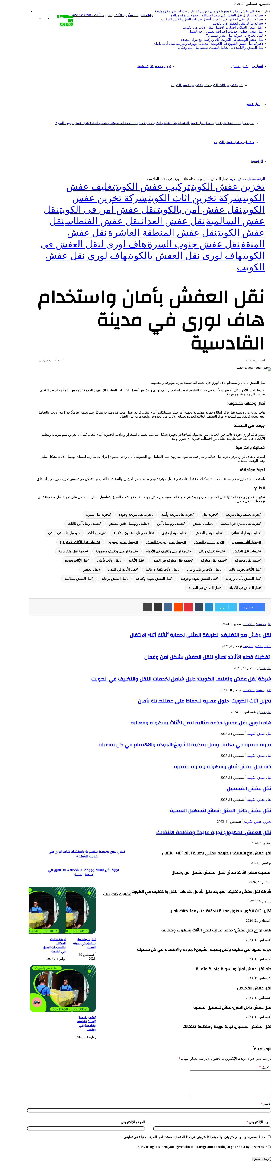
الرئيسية (257, 161)
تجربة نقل (209, 514)
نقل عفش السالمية (240, 123)
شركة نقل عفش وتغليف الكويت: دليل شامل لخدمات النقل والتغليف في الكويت (181, 679)
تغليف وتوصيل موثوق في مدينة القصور (84, 943)
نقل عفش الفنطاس (190, 123)
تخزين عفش (239, 66)
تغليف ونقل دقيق (174, 533)
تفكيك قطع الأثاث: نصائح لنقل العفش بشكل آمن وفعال (207, 657)
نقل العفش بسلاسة (78, 578)
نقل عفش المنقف (100, 123)
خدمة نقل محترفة (247, 560)
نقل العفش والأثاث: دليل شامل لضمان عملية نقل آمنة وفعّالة (220, 47)
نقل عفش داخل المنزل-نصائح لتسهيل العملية (220, 810)
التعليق (265, 1067)
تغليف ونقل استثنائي (245, 533)
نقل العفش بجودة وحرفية (198, 578)
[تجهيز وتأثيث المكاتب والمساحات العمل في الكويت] (33, 932)
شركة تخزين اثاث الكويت (225, 85)
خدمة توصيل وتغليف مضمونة (116, 551)
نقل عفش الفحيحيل (249, 788)
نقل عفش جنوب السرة (71, 123)
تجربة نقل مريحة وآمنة (177, 514)
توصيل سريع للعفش (208, 542)
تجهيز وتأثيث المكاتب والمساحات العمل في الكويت (54, 945)
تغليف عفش (144, 66)
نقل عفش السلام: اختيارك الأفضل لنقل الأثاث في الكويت (223, 27)
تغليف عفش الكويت (257, 624)
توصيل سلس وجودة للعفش (165, 542)
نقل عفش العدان (215, 123)
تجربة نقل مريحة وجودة (135, 514)
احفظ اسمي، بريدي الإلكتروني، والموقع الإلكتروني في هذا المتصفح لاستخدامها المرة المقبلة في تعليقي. (194, 1137)
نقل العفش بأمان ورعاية (243, 578)
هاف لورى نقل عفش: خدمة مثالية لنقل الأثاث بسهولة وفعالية (201, 722)
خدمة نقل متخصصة (72, 551)
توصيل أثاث (96, 533)
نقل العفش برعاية (113, 578)
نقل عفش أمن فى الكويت (108, 209)
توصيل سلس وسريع (122, 542)
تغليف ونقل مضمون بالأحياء (133, 533)
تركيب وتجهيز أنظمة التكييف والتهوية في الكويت (86, 1024)
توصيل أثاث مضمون (246, 542)
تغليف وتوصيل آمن (170, 523)
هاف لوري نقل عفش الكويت (234, 142)
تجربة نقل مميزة (97, 514)
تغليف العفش (202, 523)
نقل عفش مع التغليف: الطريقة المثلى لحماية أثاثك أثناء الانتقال (200, 635)
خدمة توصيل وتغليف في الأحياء (168, 551)
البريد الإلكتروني (258, 1122)
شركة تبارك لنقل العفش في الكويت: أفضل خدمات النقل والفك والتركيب (212, 19)
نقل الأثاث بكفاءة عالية (161, 569)
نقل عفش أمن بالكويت (199, 209)
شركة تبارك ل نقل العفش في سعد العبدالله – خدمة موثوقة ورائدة (217, 15)
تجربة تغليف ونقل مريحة (243, 514)
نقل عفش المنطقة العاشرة (132, 123)
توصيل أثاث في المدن (63, 533)
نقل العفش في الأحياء (244, 588)
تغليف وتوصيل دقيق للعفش (128, 523)
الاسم (266, 1104)
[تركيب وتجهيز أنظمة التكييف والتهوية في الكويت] (63, 1011)
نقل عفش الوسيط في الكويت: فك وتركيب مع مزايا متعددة (222, 39)
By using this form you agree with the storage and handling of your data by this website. (202, 1147)
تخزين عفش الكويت (228, 186)
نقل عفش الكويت (163, 123)
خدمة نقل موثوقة (213, 560)
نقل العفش (90, 569)
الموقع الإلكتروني (133, 1122)
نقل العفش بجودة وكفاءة (153, 578)
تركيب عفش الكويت (153, 186)
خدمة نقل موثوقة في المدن (171, 560)
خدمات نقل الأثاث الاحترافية (79, 542)
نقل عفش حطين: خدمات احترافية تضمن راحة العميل (226, 31)
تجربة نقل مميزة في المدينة (240, 523)
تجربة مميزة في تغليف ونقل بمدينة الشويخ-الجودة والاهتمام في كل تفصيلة (185, 744)
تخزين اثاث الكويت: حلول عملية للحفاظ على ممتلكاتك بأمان (204, 701)
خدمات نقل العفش (246, 551)
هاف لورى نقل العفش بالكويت (185, 255)
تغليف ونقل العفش (208, 533)
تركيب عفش (162, 66)
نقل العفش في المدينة (204, 588)
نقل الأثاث (136, 560)
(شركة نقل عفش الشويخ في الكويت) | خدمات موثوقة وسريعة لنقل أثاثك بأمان (208, 43)
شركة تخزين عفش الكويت (189, 85)
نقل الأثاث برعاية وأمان (203, 569)
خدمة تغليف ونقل (211, 551)
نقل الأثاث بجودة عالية (244, 569)
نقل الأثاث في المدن (122, 569)
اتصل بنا (257, 66)
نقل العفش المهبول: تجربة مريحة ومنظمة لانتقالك (213, 832)
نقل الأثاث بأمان (108, 560)
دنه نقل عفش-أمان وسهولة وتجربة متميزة (222, 766)
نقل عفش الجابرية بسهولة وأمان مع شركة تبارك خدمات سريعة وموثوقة (204, 11)
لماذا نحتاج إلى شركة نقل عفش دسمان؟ (234, 35)
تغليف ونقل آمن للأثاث (83, 523)
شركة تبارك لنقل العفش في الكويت (237, 23)
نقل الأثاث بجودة (76, 560)
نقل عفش (252, 104)
